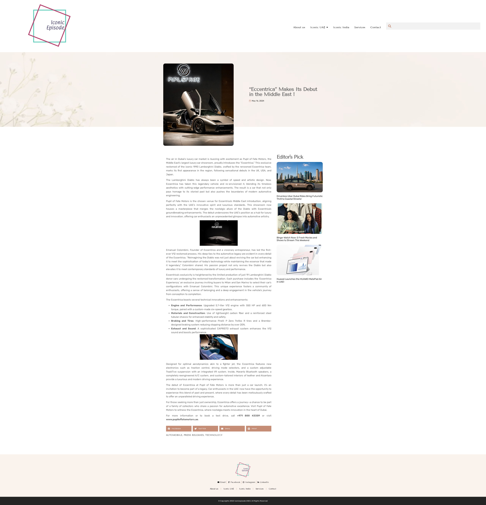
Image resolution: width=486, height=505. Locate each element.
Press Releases (194, 435)
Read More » (283, 202)
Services (359, 27)
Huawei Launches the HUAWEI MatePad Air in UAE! (299, 280)
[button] (178, 428)
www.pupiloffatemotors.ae (182, 419)
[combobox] (433, 26)
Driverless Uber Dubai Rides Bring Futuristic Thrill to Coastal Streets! (300, 197)
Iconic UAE (317, 27)
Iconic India (341, 27)
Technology (213, 435)
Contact (375, 27)
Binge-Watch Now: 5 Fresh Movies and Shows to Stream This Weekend (297, 239)
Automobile (174, 435)
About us (299, 27)
